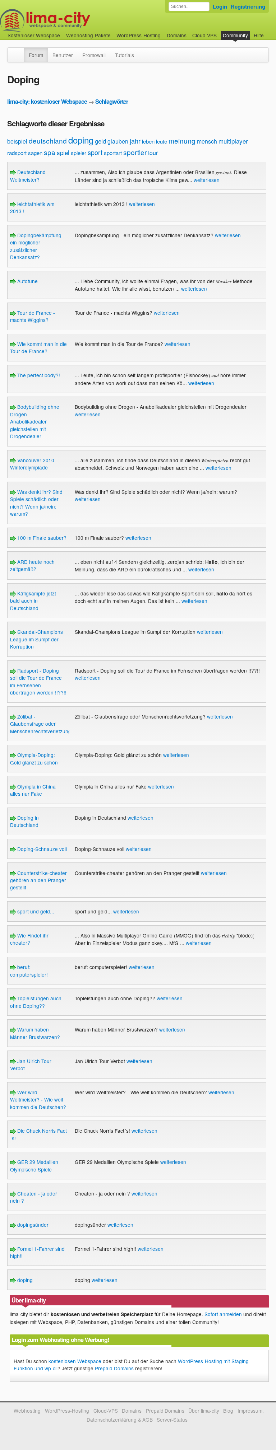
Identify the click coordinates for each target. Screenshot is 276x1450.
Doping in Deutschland (24, 821)
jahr (135, 140)
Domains (177, 35)
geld (100, 140)
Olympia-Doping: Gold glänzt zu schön (34, 758)
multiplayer (233, 140)
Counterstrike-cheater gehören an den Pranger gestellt (38, 880)
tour (153, 153)
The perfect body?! (38, 375)
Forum (36, 55)
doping (80, 140)
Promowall (94, 55)
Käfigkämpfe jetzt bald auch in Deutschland (33, 601)
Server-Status (172, 1419)
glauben (117, 141)
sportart (113, 152)
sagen (35, 152)
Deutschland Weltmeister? (28, 175)
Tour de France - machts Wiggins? (32, 316)
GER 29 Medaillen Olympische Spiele (34, 1165)
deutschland (48, 140)
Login (220, 6)
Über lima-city (203, 1410)
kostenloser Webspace (34, 35)
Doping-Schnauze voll (41, 848)
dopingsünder (32, 1224)
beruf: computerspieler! (29, 970)
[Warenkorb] (269, 32)
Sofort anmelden (223, 1314)
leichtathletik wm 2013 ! (32, 207)
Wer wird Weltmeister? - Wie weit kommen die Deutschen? (38, 1099)
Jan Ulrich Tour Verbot (30, 1064)
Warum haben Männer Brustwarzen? (35, 1033)
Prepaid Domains (114, 1368)
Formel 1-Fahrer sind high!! (37, 1252)
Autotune (27, 281)
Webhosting (27, 1410)
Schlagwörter (111, 101)
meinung (182, 140)
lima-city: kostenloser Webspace (47, 101)
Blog (228, 1410)
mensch (207, 141)
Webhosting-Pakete (88, 35)
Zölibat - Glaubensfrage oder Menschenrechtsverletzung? (42, 724)
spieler (78, 152)
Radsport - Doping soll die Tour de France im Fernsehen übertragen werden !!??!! (38, 681)
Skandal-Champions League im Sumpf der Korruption (36, 639)
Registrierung (248, 6)
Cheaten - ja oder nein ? (33, 1197)
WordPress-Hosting (138, 35)
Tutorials (124, 55)
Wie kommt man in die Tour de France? (38, 347)
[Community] (19, 51)
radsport (17, 152)
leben (148, 141)
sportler (135, 152)
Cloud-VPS (204, 35)
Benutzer (62, 55)
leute (161, 141)
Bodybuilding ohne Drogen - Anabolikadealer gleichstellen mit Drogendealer (34, 421)
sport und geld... (35, 911)
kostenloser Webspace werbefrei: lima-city (72, 20)
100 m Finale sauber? (41, 537)
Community (235, 35)
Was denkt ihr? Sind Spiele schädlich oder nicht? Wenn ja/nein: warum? (36, 502)
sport (95, 152)
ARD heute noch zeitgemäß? (32, 565)
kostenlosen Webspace (75, 1361)
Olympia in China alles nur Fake (33, 790)
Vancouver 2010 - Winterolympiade (34, 464)
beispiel (17, 141)
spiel (63, 152)
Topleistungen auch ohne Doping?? (35, 1002)
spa (49, 152)
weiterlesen (207, 179)
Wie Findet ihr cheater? (29, 939)
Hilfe (259, 35)
